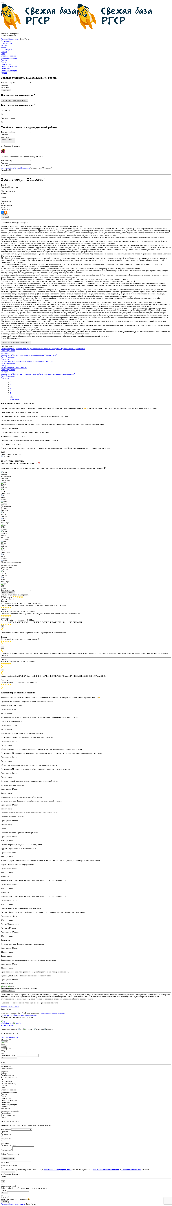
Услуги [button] (33, 1204)
